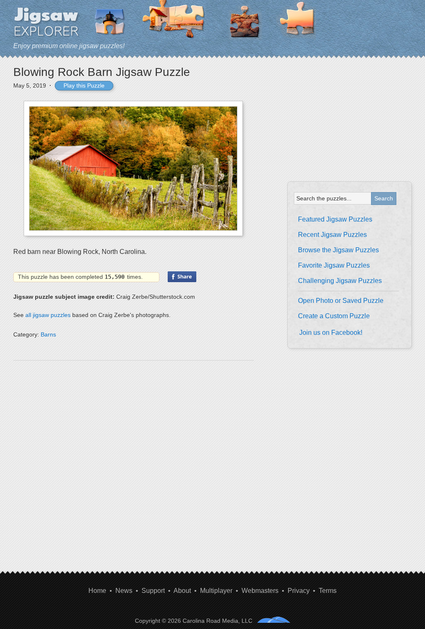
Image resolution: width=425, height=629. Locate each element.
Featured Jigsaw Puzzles (335, 219)
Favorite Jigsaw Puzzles (334, 265)
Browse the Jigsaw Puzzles (338, 250)
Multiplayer (216, 590)
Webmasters (260, 590)
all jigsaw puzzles (48, 315)
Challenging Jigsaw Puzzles (340, 280)
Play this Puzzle (84, 85)
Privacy (299, 590)
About (182, 590)
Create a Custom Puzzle (334, 315)
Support (153, 590)
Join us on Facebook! (330, 332)
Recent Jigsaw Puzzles (332, 234)
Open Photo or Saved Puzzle (340, 300)
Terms (328, 590)
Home (97, 590)
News (123, 590)
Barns (48, 334)
